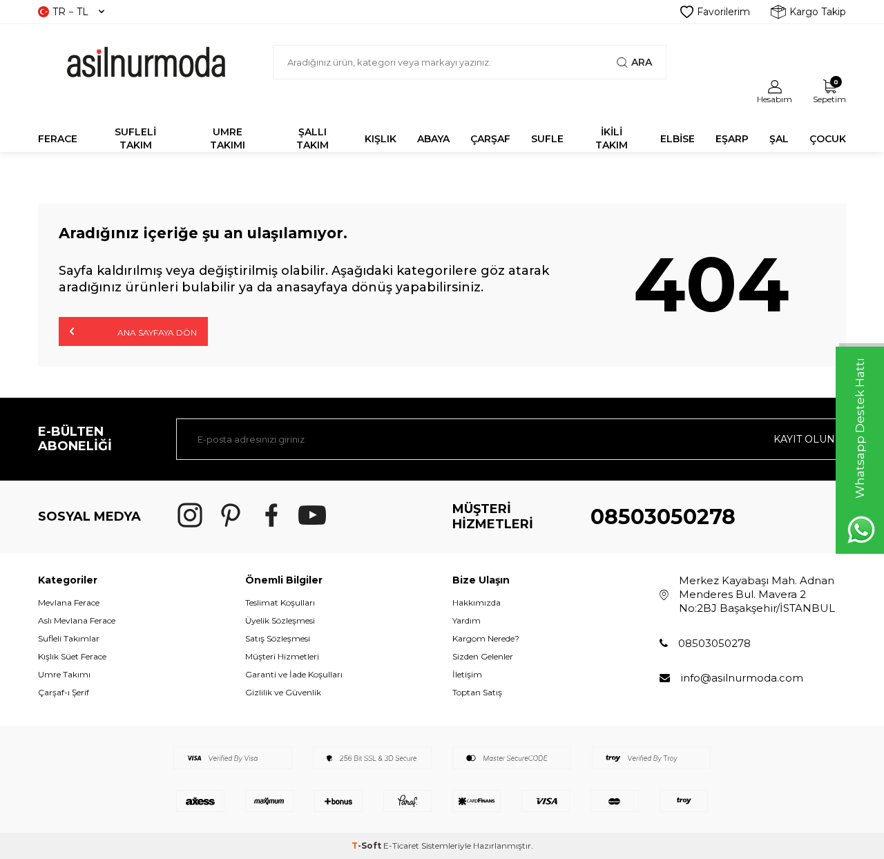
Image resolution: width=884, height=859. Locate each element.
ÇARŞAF (490, 139)
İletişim (467, 674)
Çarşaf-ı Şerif (63, 692)
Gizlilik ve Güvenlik (283, 692)
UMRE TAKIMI (227, 138)
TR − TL (70, 12)
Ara (641, 62)
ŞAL (779, 139)
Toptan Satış (477, 692)
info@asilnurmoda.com (741, 677)
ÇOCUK (827, 139)
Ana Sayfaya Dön (156, 332)
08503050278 (663, 517)
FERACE (57, 139)
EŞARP (732, 139)
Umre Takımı (64, 674)
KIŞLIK (380, 139)
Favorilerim (723, 12)
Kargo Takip (817, 12)
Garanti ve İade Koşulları (294, 674)
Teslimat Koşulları (280, 602)
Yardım (466, 620)
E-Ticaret (401, 845)
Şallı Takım (312, 138)
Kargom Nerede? (485, 638)
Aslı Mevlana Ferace (76, 620)
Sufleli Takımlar (68, 638)
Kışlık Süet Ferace (72, 656)
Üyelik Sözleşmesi (280, 620)
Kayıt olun (804, 439)
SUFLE (547, 139)
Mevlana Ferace (68, 602)
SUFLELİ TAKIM (135, 138)
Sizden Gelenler (482, 656)
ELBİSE (677, 139)
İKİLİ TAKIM (611, 138)
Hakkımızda (476, 602)
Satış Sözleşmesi (277, 638)
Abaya (433, 139)
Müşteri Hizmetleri (282, 656)
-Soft (367, 845)
